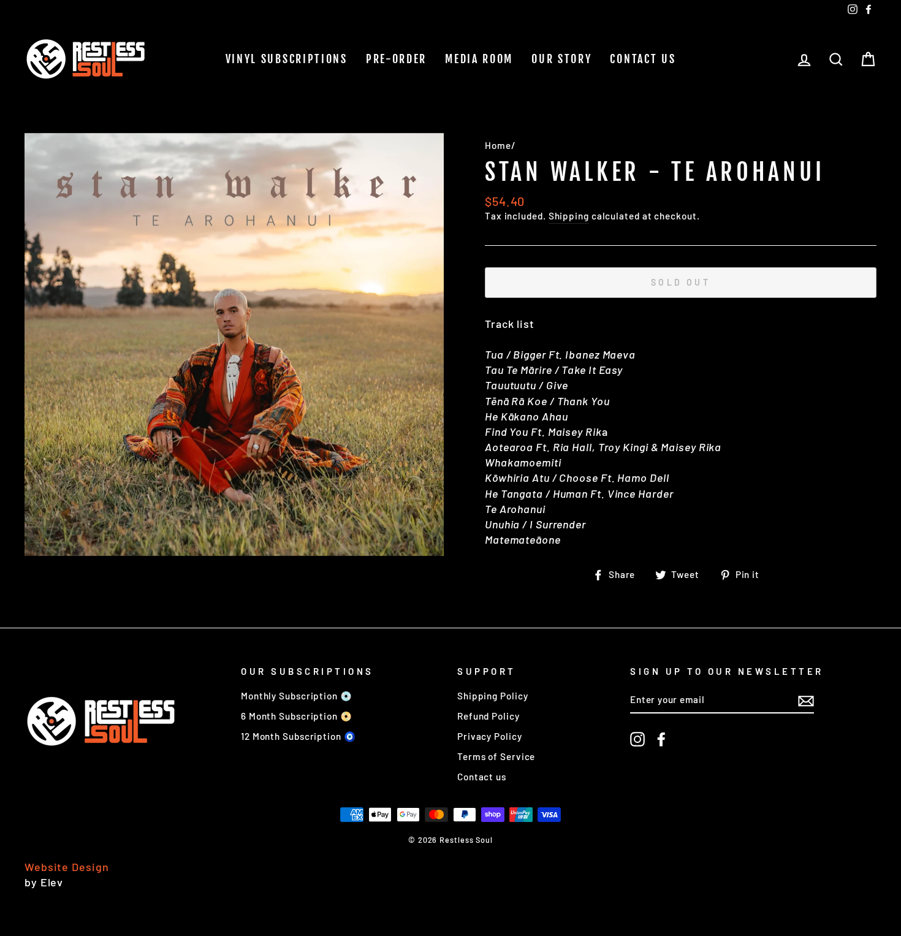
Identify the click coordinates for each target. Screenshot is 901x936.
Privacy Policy (489, 736)
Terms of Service (496, 756)
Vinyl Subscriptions (287, 59)
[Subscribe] (806, 700)
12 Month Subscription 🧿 (298, 736)
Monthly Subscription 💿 (296, 695)
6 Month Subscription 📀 (296, 715)
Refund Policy (488, 715)
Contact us (642, 59)
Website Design (67, 866)
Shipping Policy (492, 695)
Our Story (561, 59)
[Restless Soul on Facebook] (661, 739)
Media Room (479, 59)
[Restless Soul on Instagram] (637, 739)
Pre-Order (396, 59)
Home (498, 145)
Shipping (569, 215)
